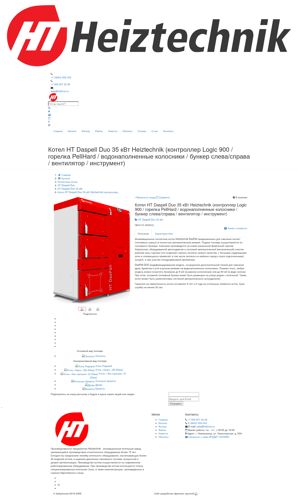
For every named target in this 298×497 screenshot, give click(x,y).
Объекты (127, 131)
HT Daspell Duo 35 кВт (150, 219)
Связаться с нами (198, 436)
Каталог (72, 131)
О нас (154, 131)
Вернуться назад (145, 197)
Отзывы (142, 131)
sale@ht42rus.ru (60, 91)
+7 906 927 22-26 (60, 84)
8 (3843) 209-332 (197, 423)
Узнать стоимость (237, 228)
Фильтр (86, 131)
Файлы (99, 131)
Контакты (168, 131)
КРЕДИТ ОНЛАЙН (219, 436)
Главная (58, 131)
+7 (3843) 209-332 (61, 77)
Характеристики (164, 233)
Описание (143, 233)
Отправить (176, 403)
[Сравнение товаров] (149, 118)
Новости (112, 131)
